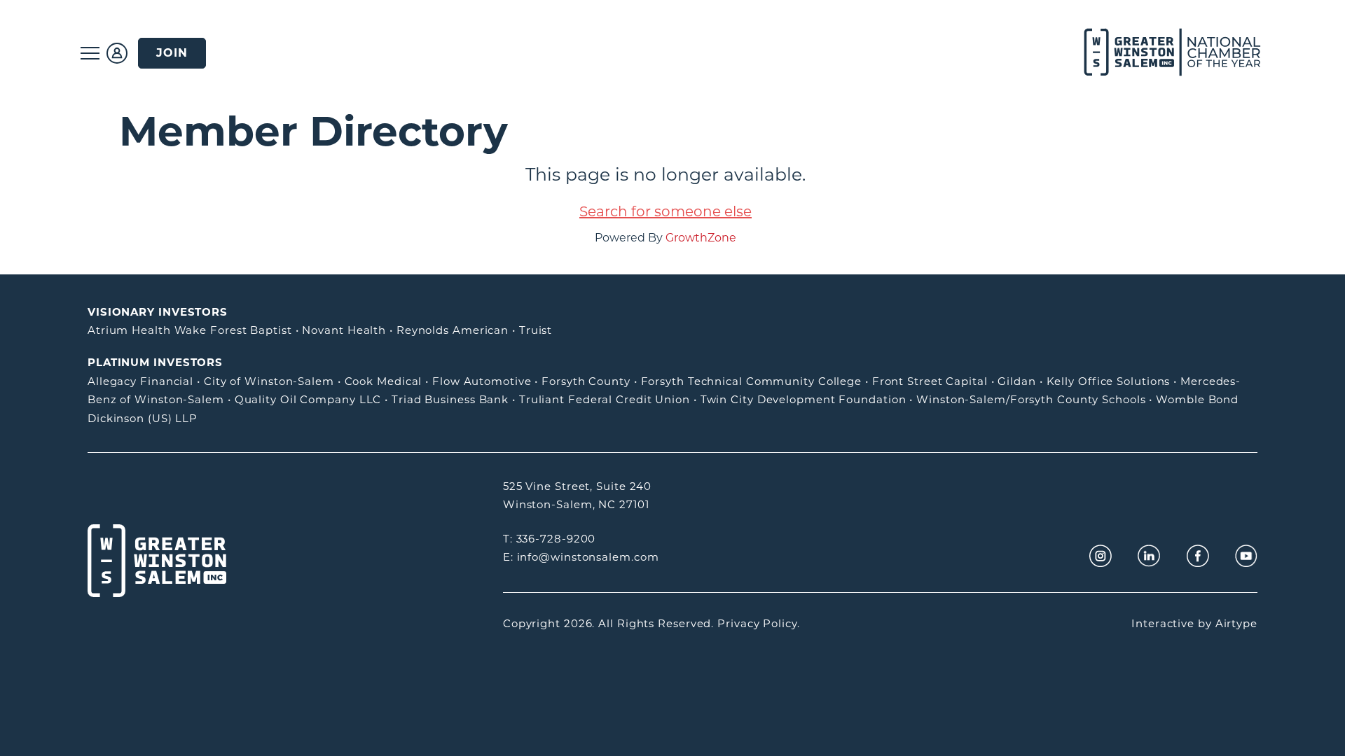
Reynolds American (452, 330)
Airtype (1236, 623)
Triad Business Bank (450, 399)
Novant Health (344, 330)
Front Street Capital (930, 381)
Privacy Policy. (758, 623)
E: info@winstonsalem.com (581, 557)
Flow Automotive (482, 381)
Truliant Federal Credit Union (604, 399)
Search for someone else (665, 211)
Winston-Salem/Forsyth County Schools (1030, 399)
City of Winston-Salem (269, 381)
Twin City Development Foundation (803, 399)
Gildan (1016, 381)
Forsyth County (586, 381)
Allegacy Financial (140, 381)
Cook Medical (383, 381)
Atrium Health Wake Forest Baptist (190, 330)
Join (172, 52)
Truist (535, 330)
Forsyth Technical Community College (751, 381)
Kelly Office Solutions (1109, 381)
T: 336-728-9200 (549, 538)
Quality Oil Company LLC (308, 399)
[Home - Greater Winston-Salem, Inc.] (1164, 53)
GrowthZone (700, 237)
